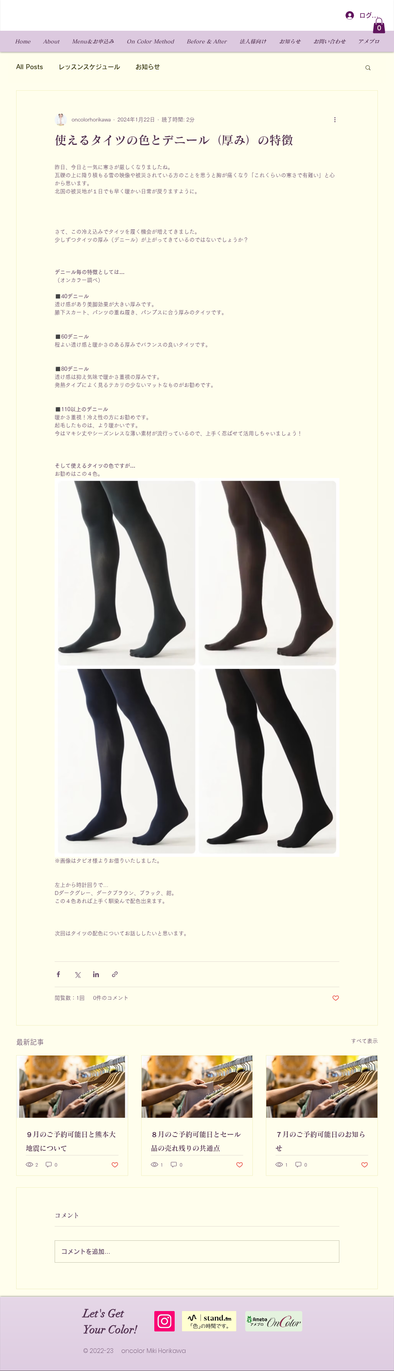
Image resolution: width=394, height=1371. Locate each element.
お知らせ (147, 67)
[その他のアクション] (334, 119)
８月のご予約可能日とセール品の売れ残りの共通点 (196, 1141)
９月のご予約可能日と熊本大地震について (71, 1141)
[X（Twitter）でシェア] (77, 974)
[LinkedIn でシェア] (96, 974)
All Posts (29, 67)
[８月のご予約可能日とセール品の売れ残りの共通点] (197, 1087)
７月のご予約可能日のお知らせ (320, 1141)
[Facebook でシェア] (58, 974)
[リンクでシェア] (115, 974)
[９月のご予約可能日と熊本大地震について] (72, 1087)
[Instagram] (164, 1321)
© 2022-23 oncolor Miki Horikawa (134, 1350)
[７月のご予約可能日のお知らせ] (321, 1087)
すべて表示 (364, 1041)
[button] (379, 25)
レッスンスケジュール (89, 67)
